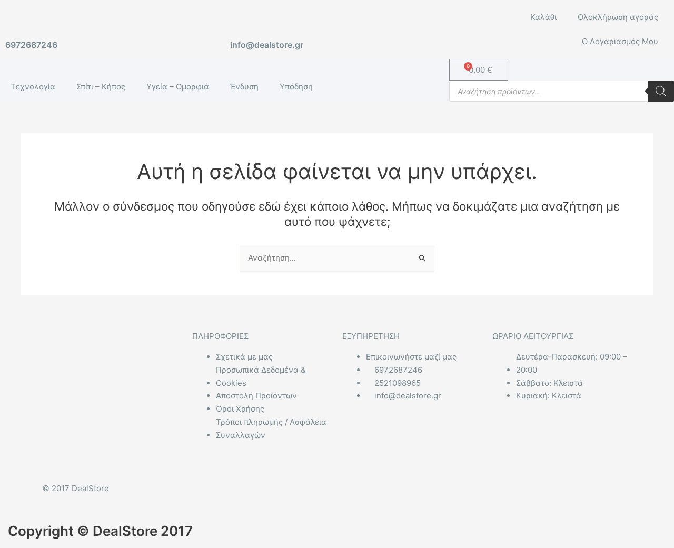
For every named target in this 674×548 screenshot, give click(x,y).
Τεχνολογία (33, 87)
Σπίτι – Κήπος (100, 87)
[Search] (661, 91)
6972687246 (31, 44)
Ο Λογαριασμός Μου (620, 41)
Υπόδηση (296, 87)
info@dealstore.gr (266, 44)
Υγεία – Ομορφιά (177, 87)
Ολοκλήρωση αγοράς (618, 17)
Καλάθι (543, 17)
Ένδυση (244, 87)
